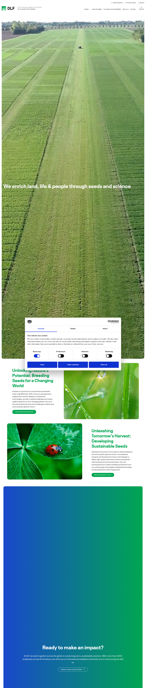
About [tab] (105, 329)
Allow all (104, 365)
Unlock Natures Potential (24, 412)
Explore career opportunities (71, 669)
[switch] (61, 356)
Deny (42, 365)
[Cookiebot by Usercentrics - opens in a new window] (109, 321)
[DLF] (8, 8)
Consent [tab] (41, 329)
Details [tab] (73, 329)
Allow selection (73, 365)
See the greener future (102, 475)
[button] (112, 9)
